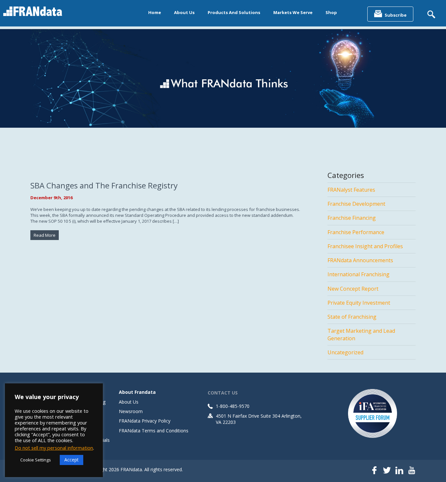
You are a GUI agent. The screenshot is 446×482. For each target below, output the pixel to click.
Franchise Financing (351, 217)
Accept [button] (71, 460)
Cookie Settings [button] (35, 460)
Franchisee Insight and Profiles (365, 246)
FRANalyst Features (351, 189)
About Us (184, 12)
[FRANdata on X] (387, 470)
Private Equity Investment (358, 302)
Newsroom (131, 411)
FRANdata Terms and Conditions (153, 430)
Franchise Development (356, 203)
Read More (45, 235)
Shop (331, 12)
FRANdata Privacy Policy (144, 421)
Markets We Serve (292, 12)
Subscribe (395, 15)
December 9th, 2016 (51, 198)
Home (154, 12)
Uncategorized (345, 352)
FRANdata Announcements (360, 260)
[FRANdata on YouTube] (412, 470)
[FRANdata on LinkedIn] (399, 470)
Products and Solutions (234, 12)
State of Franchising (351, 316)
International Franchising (358, 274)
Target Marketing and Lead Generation (361, 334)
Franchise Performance (355, 232)
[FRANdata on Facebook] (374, 470)
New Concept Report (352, 288)
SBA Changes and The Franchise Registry (104, 185)
